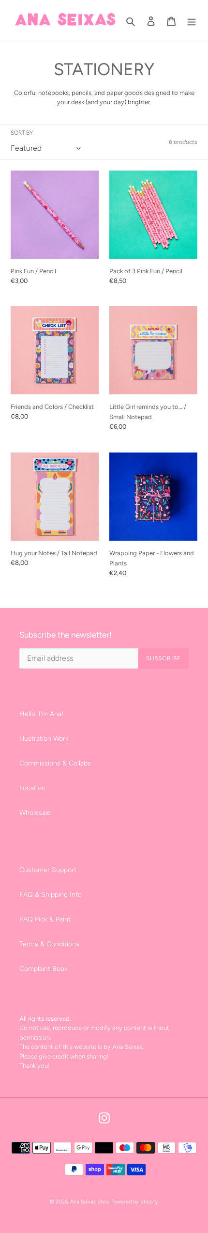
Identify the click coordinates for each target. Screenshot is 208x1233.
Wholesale (35, 813)
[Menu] (191, 21)
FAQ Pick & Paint (45, 919)
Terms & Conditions (49, 944)
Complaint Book (43, 969)
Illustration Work (44, 738)
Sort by (22, 132)
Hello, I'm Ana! (41, 714)
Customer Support (47, 870)
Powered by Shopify (134, 1202)
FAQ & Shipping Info (50, 894)
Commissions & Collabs (55, 763)
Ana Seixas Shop (89, 1202)
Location (32, 788)
